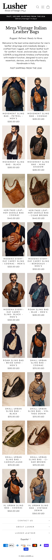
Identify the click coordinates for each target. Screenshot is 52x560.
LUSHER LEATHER (25, 533)
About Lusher (25, 527)
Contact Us (25, 521)
